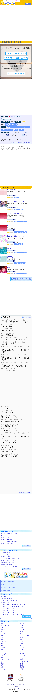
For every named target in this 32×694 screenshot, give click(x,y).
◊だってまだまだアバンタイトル (10, 533)
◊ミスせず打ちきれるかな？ (9, 608)
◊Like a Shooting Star (6, 564)
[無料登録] (16, 575)
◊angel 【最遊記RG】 (7, 560)
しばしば (3, 669)
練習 (2, 667)
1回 (2, 651)
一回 (21, 641)
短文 (21, 645)
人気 (21, 663)
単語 (21, 659)
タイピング (23, 623)
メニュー (28, 4)
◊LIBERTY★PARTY (6, 539)
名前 (2, 665)
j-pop (21, 643)
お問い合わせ (16, 688)
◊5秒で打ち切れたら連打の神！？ (10, 598)
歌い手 (3, 655)
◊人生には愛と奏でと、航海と (9, 541)
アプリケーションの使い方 (10, 587)
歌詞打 (16, 130)
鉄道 (21, 631)
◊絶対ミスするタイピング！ (9, 602)
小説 (2, 649)
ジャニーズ (4, 637)
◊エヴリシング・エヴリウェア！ (10, 566)
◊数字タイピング (5, 596)
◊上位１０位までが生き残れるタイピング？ (13, 604)
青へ (8, 226)
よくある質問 (6, 590)
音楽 (21, 627)
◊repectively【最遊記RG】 (8, 562)
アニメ (21, 130)
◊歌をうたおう (5, 555)
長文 (21, 633)
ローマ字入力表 (7, 584)
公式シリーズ (5, 659)
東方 (21, 651)
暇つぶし (22, 653)
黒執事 (3, 130)
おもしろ (3, 639)
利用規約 (16, 686)
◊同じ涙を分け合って (7, 553)
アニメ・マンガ (11, 127)
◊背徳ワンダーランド (7, 543)
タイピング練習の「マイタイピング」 (16, 684)
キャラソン (9, 130)
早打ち (3, 629)
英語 (21, 665)
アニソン (22, 647)
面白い (22, 649)
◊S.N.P (2, 535)
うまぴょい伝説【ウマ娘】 (16, 201)
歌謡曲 (22, 667)
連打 (21, 639)
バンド (22, 657)
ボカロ (22, 625)
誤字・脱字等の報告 (17, 142)
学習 (2, 657)
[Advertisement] (16, 23)
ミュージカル (24, 661)
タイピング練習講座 (8, 581)
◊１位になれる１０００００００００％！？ (13, 614)
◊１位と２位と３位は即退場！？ (10, 600)
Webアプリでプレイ (16, 74)
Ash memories (11, 189)
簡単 (2, 627)
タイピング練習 (24, 635)
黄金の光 (10, 267)
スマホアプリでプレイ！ (16, 54)
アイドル (3, 653)
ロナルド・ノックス (23, 127)
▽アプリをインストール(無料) (16, 58)
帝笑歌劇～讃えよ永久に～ (16, 236)
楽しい (3, 635)
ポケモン (22, 655)
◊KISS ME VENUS (6, 557)
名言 (21, 669)
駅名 (21, 637)
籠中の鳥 (10, 257)
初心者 (3, 647)
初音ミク (3, 641)
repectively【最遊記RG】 (15, 214)
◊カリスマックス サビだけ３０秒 (11, 610)
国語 (2, 645)
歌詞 (7, 124)
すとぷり (3, 663)
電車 (2, 643)
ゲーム (3, 633)
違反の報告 (27, 142)
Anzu (11, 116)
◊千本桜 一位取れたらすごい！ (10, 612)
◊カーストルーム (5, 537)
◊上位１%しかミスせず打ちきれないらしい (13, 606)
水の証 (9, 248)
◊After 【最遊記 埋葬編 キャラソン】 (11, 558)
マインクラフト (5, 661)
